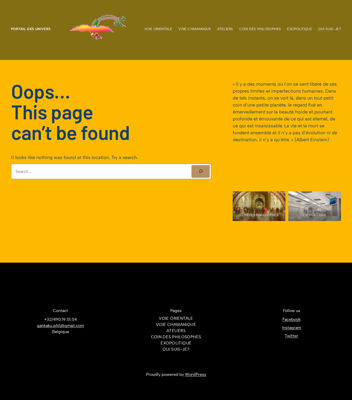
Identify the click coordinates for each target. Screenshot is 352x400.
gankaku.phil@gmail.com (60, 325)
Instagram (291, 327)
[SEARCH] (200, 171)
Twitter (291, 335)
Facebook (291, 319)
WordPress (195, 374)
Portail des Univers (31, 29)
